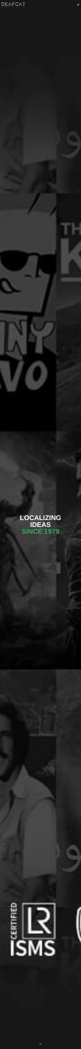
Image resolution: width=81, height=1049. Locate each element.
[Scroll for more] (40, 1044)
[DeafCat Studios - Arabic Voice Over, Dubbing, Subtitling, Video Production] (13, 4)
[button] (78, 4)
